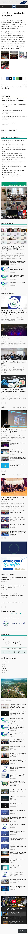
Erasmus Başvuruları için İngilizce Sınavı (11, 122)
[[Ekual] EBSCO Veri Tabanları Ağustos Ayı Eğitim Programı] (5, 874)
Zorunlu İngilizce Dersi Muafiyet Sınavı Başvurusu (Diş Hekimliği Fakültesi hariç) (14, 117)
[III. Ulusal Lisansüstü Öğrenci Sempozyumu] (5, 867)
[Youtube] (20, 613)
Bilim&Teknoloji (4, 307)
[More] (23, 78)
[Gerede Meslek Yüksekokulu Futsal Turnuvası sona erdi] (14, 487)
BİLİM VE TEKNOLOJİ (7, 293)
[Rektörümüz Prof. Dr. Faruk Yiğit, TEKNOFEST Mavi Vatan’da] (5, 741)
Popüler (25, 407)
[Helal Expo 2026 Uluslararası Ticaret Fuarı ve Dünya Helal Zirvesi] (5, 888)
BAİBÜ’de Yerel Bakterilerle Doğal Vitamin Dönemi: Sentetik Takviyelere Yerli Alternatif (13, 391)
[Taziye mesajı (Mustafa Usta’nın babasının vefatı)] (5, 860)
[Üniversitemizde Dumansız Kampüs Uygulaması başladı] (5, 465)
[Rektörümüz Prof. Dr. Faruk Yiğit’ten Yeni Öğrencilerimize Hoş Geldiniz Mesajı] (5, 775)
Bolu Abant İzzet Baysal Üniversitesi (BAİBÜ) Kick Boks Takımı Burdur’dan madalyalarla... (18, 533)
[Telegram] (14, 78)
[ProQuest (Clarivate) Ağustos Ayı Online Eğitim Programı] (5, 833)
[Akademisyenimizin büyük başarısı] (14, 330)
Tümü (14, 407)
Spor (3, 475)
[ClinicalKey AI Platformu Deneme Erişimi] (5, 812)
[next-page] (5, 289)
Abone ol (22, 930)
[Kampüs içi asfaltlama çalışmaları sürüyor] (5, 748)
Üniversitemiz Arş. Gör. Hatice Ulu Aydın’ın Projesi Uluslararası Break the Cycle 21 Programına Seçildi (14, 312)
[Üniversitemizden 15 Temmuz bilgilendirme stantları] (20, 214)
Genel (17, 211)
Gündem (4, 205)
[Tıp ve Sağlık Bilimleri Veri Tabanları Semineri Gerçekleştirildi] (14, 419)
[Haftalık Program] (14, 623)
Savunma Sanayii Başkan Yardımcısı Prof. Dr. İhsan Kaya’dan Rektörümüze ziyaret (18, 819)
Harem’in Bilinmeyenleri (21, 87)
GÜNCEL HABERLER (7, 223)
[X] (10, 78)
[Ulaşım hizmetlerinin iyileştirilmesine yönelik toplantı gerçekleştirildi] (5, 881)
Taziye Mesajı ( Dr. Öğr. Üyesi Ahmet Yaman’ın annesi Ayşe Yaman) (14, 105)
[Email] (20, 78)
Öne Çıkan (19, 407)
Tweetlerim (4, 133)
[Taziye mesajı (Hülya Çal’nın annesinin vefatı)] (5, 805)
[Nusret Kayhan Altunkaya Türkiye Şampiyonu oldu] (5, 526)
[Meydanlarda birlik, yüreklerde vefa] (7, 214)
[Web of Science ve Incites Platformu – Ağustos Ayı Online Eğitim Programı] (5, 839)
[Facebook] (7, 78)
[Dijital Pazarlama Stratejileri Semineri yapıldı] (14, 354)
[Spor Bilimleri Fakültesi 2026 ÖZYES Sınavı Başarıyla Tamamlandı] (5, 762)
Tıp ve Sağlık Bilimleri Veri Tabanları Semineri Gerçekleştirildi (13, 431)
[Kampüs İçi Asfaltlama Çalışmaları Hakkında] (5, 826)
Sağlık (3, 407)
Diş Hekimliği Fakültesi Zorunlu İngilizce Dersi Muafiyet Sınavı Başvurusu (12, 111)
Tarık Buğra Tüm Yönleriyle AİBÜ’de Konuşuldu (7, 87)
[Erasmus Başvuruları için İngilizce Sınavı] (5, 284)
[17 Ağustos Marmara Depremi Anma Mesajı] (5, 798)
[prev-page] (2, 289)
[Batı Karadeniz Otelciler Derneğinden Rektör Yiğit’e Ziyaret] (14, 195)
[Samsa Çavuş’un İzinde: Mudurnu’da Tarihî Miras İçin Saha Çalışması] (5, 791)
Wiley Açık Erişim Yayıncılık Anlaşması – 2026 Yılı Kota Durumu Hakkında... (18, 846)
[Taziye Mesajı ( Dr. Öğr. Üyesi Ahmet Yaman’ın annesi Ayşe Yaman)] (5, 262)
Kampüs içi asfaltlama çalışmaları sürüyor (12, 153)
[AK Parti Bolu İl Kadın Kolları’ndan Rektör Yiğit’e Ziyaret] (14, 207)
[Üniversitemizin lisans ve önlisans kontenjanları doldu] (5, 769)
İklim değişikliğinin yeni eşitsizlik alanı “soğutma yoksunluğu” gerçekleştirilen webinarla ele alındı (13, 99)
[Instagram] (12, 613)
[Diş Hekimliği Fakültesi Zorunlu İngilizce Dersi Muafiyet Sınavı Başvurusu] (5, 269)
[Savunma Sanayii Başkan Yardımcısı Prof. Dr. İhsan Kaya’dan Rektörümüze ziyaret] (5, 819)
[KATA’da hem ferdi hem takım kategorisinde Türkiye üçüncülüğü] (5, 519)
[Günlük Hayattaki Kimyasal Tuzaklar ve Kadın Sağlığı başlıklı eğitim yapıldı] (5, 458)
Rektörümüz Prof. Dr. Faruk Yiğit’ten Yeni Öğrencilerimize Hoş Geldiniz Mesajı (18, 775)
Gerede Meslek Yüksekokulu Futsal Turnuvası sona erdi (13, 498)
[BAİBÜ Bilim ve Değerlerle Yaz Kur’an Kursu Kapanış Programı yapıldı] (5, 853)
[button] (2, 6)
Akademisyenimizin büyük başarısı (12, 338)
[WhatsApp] (17, 78)
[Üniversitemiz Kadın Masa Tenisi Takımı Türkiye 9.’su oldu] (5, 512)
